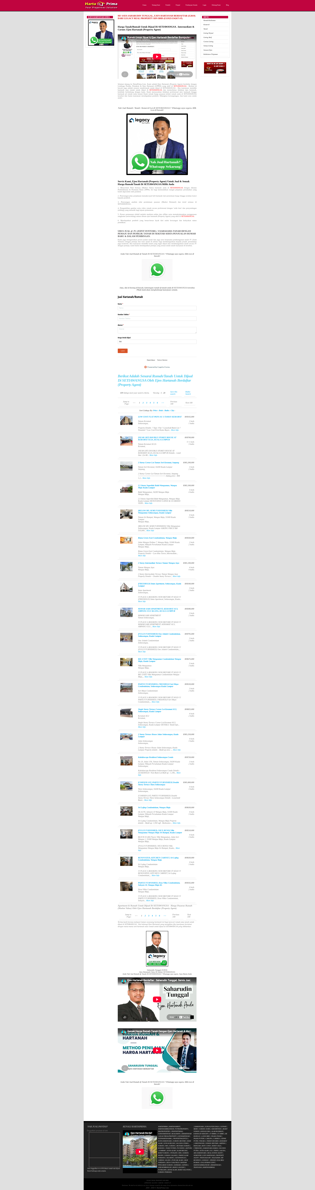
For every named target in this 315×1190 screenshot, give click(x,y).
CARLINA (208, 1138)
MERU (196, 1129)
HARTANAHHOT (174, 1126)
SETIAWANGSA (180, 86)
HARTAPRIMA (163, 1126)
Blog (227, 5)
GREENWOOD (199, 1143)
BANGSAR (197, 1146)
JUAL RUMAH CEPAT (207, 1162)
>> (162, 403)
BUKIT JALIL (216, 1146)
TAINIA (216, 1150)
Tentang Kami (156, 5)
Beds (161, 410)
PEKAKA (202, 1141)
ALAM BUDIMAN (217, 1131)
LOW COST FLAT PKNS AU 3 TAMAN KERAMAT (160, 417)
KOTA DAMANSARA (165, 1141)
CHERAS (161, 1160)
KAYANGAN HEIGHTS (201, 1134)
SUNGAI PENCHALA (212, 1126)
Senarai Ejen (208, 50)
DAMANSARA (199, 1126)
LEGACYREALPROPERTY (167, 1136)
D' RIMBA (213, 1134)
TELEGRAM (216, 1158)
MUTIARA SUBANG (183, 1146)
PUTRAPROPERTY (181, 1129)
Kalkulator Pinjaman (211, 54)
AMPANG (222, 1143)
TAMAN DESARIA (213, 1141)
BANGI (175, 1167)
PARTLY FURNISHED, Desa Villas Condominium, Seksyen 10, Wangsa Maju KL (159, 884)
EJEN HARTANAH (209, 1155)
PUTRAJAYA (162, 1170)
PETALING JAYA (175, 1153)
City (172, 410)
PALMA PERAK (216, 1136)
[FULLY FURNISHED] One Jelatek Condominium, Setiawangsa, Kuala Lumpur (159, 635)
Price (155, 410)
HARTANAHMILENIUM (166, 1129)
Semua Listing (208, 46)
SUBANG (172, 1146)
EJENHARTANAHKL (165, 1138)
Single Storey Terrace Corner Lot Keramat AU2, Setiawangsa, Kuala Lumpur (157, 710)
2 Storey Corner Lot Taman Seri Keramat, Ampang (158, 462)
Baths (167, 410)
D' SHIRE (221, 1134)
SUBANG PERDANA (165, 1172)
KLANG (168, 1160)
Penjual (178, 5)
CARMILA (216, 1138)
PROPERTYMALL (177, 1131)
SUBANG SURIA (204, 1129)
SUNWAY (223, 1126)
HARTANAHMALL (209, 1167)
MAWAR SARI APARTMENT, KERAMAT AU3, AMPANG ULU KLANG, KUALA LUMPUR (158, 610)
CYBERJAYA (198, 1148)
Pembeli (167, 5)
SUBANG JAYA (163, 1146)
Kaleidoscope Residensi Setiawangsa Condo (155, 757)
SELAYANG (170, 1158)
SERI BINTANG (216, 1129)
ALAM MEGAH (182, 1150)
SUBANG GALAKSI (170, 1155)
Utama (144, 5)
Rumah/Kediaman (210, 20)
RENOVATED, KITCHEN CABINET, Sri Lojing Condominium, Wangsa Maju (158, 859)
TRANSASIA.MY (205, 1158)
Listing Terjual (208, 33)
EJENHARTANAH (183, 1136)
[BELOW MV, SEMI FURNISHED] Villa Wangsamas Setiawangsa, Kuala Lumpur (155, 512)
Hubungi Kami (216, 5)
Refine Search (188, 393)
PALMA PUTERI (199, 1138)
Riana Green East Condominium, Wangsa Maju (157, 538)
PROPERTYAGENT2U (180, 1138)
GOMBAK (162, 1150)
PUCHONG (181, 1148)
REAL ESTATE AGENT (215, 1153)
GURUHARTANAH (164, 1134)
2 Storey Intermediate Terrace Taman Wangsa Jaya (158, 563)
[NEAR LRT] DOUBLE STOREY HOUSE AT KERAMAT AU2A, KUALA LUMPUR (157, 438)
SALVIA (222, 1150)
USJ (211, 1150)
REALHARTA (176, 1134)
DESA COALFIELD (172, 1162)
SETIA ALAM (171, 1150)
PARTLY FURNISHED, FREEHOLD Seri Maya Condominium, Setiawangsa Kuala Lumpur (158, 685)
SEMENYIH (197, 1155)
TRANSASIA (198, 1167)
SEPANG (185, 1165)
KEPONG (189, 1148)
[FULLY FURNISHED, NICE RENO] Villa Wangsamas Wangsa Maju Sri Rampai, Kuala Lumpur (160, 831)
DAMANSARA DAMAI (210, 1148)
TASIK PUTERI (171, 1148)
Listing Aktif (208, 37)
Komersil (207, 24)
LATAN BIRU (205, 1136)
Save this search (173, 393)
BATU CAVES (206, 1146)
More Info (175, 430)
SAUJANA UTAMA (182, 1143)
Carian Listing (208, 41)
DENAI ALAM (172, 1170)
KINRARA (177, 1165)
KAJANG (182, 1167)
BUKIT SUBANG (163, 1153)
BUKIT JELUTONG (184, 1170)
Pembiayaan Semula (191, 5)
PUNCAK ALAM (177, 1160)
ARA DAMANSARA (200, 1153)
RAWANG (161, 1148)
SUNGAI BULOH (169, 1143)
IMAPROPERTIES (164, 1131)
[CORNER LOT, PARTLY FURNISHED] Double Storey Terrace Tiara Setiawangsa (158, 783)
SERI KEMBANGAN (165, 1167)
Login (204, 5)
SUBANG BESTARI (179, 1141)
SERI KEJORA (205, 1131)
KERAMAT (223, 1141)
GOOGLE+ (205, 1160)
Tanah (206, 29)
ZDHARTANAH (186, 1134)
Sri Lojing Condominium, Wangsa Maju (154, 807)
